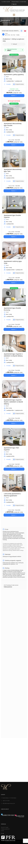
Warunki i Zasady (4, 827)
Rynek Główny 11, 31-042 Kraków (9, 798)
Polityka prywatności (5, 829)
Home (2, 22)
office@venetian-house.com (9, 803)
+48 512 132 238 (6, 1)
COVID (2, 830)
